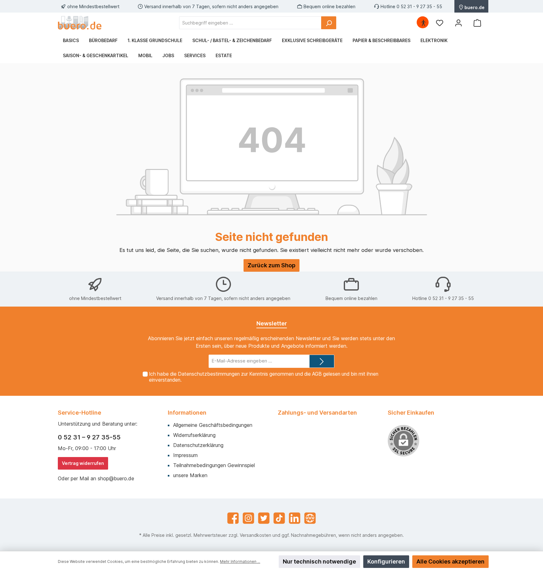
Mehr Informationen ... (240, 561)
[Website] (310, 518)
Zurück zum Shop (271, 265)
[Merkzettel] (439, 22)
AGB (317, 374)
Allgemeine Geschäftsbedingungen (212, 425)
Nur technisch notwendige (319, 561)
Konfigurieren (386, 561)
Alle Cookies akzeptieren (450, 561)
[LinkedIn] (295, 518)
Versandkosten (255, 535)
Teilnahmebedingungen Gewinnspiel (214, 465)
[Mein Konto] (458, 22)
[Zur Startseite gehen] (80, 23)
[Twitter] (264, 518)
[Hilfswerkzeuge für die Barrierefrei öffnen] (423, 22)
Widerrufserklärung (194, 435)
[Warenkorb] (477, 22)
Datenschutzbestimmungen (209, 374)
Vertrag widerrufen (83, 463)
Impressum (185, 455)
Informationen (187, 412)
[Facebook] (233, 518)
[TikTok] (279, 518)
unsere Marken (190, 475)
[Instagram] (248, 518)
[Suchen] (328, 22)
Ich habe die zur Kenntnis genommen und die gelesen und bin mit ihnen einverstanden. (263, 377)
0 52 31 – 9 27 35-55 (89, 437)
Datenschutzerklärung (198, 445)
